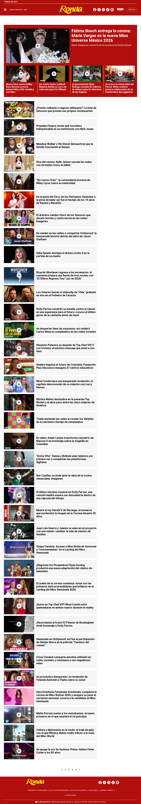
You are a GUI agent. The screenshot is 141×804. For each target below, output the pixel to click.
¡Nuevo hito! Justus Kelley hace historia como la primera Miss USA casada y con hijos (20, 88)
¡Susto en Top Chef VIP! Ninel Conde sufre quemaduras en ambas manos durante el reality (64, 606)
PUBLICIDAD (93, 790)
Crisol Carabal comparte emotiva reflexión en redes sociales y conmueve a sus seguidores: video (63, 660)
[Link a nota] (37, 46)
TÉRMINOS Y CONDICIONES (37, 790)
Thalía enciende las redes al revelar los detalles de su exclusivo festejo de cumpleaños (65, 420)
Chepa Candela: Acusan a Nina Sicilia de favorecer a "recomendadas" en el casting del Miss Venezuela (66, 549)
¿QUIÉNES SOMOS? (106, 790)
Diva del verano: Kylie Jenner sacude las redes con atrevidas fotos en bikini (64, 163)
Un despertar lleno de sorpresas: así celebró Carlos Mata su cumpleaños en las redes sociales (66, 330)
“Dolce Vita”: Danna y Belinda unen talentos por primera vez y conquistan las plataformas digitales (64, 459)
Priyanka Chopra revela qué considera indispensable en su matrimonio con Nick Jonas (65, 127)
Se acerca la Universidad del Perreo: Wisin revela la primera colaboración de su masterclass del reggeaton (119, 88)
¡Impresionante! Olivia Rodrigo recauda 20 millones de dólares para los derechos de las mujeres (87, 88)
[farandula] (70, 10)
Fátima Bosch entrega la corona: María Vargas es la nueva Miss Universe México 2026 (101, 35)
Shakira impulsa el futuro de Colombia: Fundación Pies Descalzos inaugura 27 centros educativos (66, 366)
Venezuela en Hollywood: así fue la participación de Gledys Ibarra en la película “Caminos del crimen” (65, 642)
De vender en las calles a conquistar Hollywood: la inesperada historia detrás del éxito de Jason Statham (66, 236)
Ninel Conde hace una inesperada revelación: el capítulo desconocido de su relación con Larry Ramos (64, 384)
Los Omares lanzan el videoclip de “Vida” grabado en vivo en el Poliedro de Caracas (66, 294)
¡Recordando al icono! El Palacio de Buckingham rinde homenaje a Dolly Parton (65, 624)
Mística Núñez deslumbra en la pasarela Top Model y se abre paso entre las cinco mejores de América (65, 402)
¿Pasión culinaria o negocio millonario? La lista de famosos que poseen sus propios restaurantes (66, 109)
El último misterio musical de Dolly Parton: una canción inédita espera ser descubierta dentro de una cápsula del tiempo (65, 495)
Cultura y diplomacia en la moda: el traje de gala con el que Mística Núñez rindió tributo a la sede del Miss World (65, 733)
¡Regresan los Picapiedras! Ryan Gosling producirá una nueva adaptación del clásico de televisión (64, 568)
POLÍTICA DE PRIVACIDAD (59, 790)
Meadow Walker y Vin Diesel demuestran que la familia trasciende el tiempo (64, 145)
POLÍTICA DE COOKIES (78, 790)
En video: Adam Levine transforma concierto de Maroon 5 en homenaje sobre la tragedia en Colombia (65, 441)
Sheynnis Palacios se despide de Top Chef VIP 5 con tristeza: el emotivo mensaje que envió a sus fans (65, 348)
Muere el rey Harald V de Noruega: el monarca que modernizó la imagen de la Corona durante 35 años (66, 513)
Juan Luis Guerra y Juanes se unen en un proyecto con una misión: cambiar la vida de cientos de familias (66, 531)
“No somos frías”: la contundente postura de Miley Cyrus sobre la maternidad (63, 181)
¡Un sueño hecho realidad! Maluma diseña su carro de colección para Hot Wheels (52, 87)
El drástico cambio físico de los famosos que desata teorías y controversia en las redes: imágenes (63, 218)
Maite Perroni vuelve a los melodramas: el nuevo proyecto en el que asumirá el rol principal (65, 715)
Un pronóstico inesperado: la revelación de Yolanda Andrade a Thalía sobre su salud (62, 678)
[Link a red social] (100, 782)
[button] (5, 9)
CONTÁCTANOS (70, 795)
